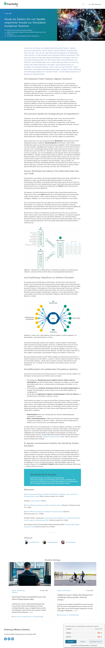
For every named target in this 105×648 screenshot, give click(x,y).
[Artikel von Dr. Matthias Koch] (26, 543)
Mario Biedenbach (22, 36)
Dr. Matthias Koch (12, 36)
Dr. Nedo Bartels (34, 36)
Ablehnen (82, 641)
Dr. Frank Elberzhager (37, 616)
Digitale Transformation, (18, 590)
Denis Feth (17, 616)
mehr (31, 612)
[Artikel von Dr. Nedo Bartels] (63, 543)
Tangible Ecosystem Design (51, 437)
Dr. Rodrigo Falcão (26, 616)
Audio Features (35, 501)
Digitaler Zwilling (24, 32)
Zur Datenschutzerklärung (84, 645)
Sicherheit (14, 592)
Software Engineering (35, 32)
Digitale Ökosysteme (12, 32)
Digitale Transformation (13, 30)
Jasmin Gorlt (62, 615)
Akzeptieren (71, 641)
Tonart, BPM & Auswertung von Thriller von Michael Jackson (43, 505)
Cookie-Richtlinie (74, 645)
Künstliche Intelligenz (27, 30)
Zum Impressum (93, 645)
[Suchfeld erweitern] (83, 4)
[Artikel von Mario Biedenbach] (44, 543)
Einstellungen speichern (96, 641)
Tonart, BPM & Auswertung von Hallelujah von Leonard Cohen (44, 512)
